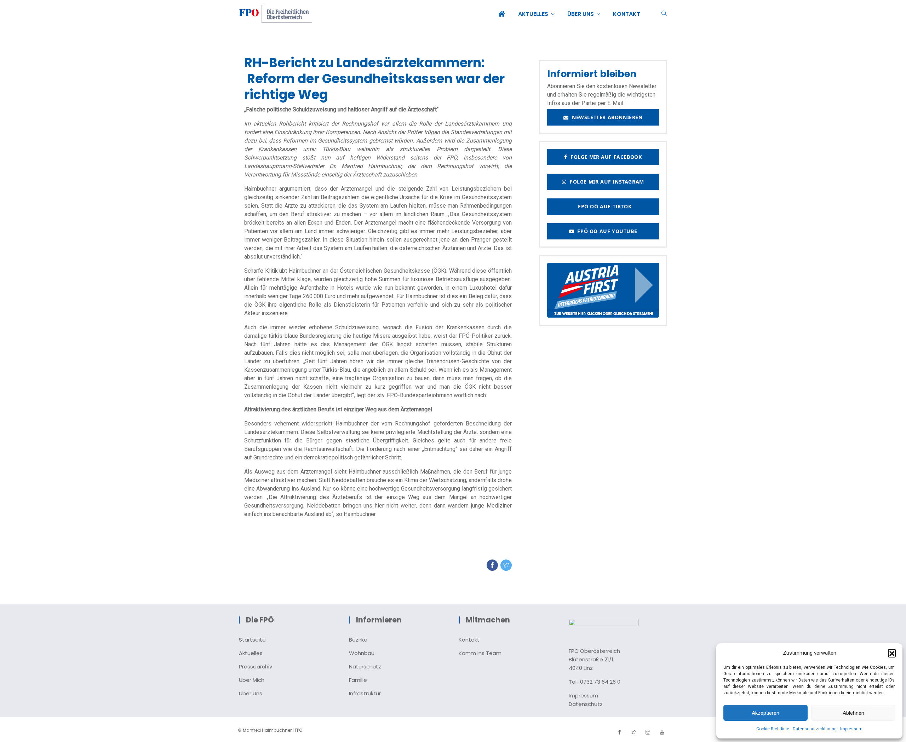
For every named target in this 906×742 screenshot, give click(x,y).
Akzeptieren (765, 713)
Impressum (851, 728)
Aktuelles (251, 653)
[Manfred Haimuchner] (275, 14)
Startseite (252, 639)
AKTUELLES (533, 14)
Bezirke (358, 639)
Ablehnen (853, 713)
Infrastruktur (365, 693)
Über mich (251, 680)
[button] (891, 652)
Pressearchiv (255, 666)
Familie (358, 680)
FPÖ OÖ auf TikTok (603, 206)
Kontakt (469, 639)
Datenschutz (586, 704)
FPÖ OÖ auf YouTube (605, 231)
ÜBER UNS (580, 14)
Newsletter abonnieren (606, 117)
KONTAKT (626, 14)
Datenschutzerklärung (815, 728)
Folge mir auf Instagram (605, 181)
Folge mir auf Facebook (604, 156)
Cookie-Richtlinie (772, 728)
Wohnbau (361, 653)
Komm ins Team (480, 653)
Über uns (250, 693)
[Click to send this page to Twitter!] (506, 565)
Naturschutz (365, 666)
